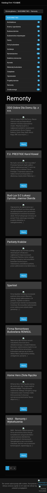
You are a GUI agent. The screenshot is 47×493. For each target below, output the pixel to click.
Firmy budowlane (13, 45)
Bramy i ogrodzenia (14, 27)
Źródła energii (12, 89)
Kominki (10, 63)
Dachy (9, 40)
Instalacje (10, 49)
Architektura (11, 22)
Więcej (23, 144)
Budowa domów (12, 31)
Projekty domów (12, 80)
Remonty (34, 11)
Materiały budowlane (14, 67)
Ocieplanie (10, 71)
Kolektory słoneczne (14, 58)
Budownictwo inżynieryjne (16, 36)
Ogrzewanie (11, 76)
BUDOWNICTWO (23, 11)
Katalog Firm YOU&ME (11, 3)
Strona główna (10, 11)
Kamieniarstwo (12, 54)
